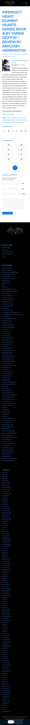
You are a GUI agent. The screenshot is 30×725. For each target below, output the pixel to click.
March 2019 (5, 633)
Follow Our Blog (6, 247)
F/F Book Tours (6, 331)
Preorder (4, 407)
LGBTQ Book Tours (7, 363)
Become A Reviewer (7, 251)
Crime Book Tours (7, 321)
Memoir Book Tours (7, 371)
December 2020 (6, 588)
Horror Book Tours (7, 354)
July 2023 (4, 523)
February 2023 (6, 533)
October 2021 (6, 567)
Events (4, 256)
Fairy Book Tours (6, 335)
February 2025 (6, 483)
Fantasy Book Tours (7, 342)
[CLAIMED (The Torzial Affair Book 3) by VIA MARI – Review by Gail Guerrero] (21, 149)
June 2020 (5, 601)
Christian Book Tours (7, 299)
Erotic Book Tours (6, 329)
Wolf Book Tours (6, 456)
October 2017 (6, 669)
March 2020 (5, 607)
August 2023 (5, 521)
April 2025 (4, 478)
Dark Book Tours (6, 323)
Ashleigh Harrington (10, 56)
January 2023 (5, 535)
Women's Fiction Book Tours (9, 458)
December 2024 (6, 487)
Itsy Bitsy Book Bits (21, 120)
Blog (3, 285)
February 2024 (6, 508)
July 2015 (4, 705)
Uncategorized (6, 445)
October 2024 (6, 491)
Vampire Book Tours (7, 447)
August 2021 (5, 571)
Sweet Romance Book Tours (9, 437)
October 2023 (6, 516)
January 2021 (5, 586)
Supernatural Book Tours (8, 433)
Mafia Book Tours (6, 367)
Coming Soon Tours (7, 310)
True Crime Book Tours (8, 443)
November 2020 (6, 591)
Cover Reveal (5, 316)
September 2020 (6, 595)
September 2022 (6, 544)
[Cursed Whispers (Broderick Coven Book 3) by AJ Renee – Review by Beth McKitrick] (8, 145)
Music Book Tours (6, 388)
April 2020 (4, 605)
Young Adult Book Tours (8, 460)
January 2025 (5, 485)
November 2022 (6, 540)
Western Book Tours (7, 452)
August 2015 (5, 703)
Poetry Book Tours (7, 405)
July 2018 (4, 650)
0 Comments (17, 54)
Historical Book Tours (7, 350)
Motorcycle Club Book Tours (9, 382)
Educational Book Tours (8, 327)
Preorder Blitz (6, 409)
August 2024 (5, 495)
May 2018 (4, 654)
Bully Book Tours (6, 293)
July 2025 (4, 472)
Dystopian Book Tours (8, 325)
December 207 (6, 711)
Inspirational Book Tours (8, 356)
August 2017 (5, 673)
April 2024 (4, 504)
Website (23, 193)
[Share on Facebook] (4, 131)
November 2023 (6, 514)
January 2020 (5, 612)
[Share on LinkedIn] (21, 131)
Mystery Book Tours (7, 390)
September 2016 (6, 694)
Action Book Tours (7, 268)
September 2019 (6, 620)
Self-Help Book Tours (7, 424)
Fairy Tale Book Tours (8, 337)
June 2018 (5, 652)
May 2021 (4, 578)
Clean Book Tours (7, 301)
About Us (4, 249)
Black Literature (6, 282)
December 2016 (6, 690)
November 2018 (6, 122)
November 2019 (6, 616)
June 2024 (5, 500)
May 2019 (4, 629)
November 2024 (6, 489)
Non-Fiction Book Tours (8, 399)
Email (23, 189)
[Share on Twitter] (9, 131)
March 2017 (5, 684)
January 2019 (5, 637)
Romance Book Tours (8, 420)
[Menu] (25, 3)
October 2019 (6, 618)
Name (23, 184)
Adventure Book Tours (8, 270)
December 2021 (6, 563)
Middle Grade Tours (7, 373)
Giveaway (5, 346)
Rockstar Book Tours (7, 418)
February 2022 (6, 559)
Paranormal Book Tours (8, 403)
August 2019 (5, 622)
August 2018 (5, 648)
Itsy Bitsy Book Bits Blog (8, 361)
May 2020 (4, 603)
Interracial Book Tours (8, 359)
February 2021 (6, 584)
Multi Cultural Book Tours (8, 384)
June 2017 (5, 677)
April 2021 (4, 580)
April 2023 (4, 529)
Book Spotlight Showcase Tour (10, 291)
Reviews (25, 54)
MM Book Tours (6, 378)
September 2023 (6, 519)
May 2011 (4, 709)
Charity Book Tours (7, 295)
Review (13, 122)
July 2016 (4, 698)
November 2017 (6, 667)
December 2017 (6, 665)
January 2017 (5, 688)
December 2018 (6, 639)
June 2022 (5, 550)
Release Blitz (5, 414)
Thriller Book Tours (7, 441)
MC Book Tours (6, 369)
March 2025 (5, 480)
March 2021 (5, 582)
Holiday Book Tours (7, 352)
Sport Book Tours (6, 428)
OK (11, 721)
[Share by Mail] (26, 131)
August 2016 (5, 696)
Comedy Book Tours (7, 306)
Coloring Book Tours (7, 304)
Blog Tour (4, 287)
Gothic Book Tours (7, 348)
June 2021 (5, 576)
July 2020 (4, 599)
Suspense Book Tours (8, 435)
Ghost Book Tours (7, 344)
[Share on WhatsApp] (13, 131)
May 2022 (4, 552)
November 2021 (6, 565)
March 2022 (5, 557)
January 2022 (5, 561)
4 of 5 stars (21, 65)
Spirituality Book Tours (8, 426)
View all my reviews (8, 114)
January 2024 (5, 510)
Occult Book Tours (7, 401)
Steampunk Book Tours (8, 431)
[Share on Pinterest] (17, 131)
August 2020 (5, 597)
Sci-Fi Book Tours (6, 422)
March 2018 (5, 658)
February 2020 (6, 610)
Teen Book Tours (6, 439)
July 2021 (4, 574)
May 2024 (4, 502)
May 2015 (4, 707)
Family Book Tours (7, 340)
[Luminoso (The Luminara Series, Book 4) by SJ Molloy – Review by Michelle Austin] (8, 154)
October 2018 (6, 643)
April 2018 (4, 656)
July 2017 (4, 675)
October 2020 (6, 593)
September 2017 (6, 671)
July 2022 (4, 548)
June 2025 (5, 474)
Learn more (19, 721)
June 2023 (5, 525)
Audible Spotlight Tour (8, 278)
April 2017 (4, 682)
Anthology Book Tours (8, 274)
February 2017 (6, 686)
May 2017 (4, 679)
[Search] (21, 3)
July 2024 (4, 497)
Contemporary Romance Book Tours (12, 314)
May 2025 (4, 476)
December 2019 (6, 614)
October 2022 (6, 542)
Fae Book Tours (6, 333)
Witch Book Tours (7, 454)
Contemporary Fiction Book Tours (11, 312)
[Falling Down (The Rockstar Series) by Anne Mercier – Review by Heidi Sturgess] (8, 159)
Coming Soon (5, 308)
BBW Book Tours (6, 280)
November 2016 (6, 692)
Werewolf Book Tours (8, 450)
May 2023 (4, 527)
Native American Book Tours (9, 395)
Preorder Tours (6, 412)
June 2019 (5, 626)
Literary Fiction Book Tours (9, 365)
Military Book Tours (7, 376)
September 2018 (6, 646)
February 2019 (6, 635)
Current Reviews (6, 254)
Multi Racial (5, 386)
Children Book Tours (7, 297)
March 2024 (5, 506)
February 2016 (6, 701)
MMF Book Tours (6, 380)
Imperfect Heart (17, 60)
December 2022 (6, 538)
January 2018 (5, 662)
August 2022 (5, 546)
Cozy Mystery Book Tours (9, 318)
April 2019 (4, 631)
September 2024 (6, 493)
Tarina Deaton (20, 122)
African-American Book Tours (10, 272)
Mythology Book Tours (8, 392)
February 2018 (6, 660)
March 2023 (5, 531)
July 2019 (4, 624)
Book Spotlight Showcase (9, 289)
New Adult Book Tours (8, 397)
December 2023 (6, 512)
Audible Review (6, 276)
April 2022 (4, 555)
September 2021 (6, 569)
